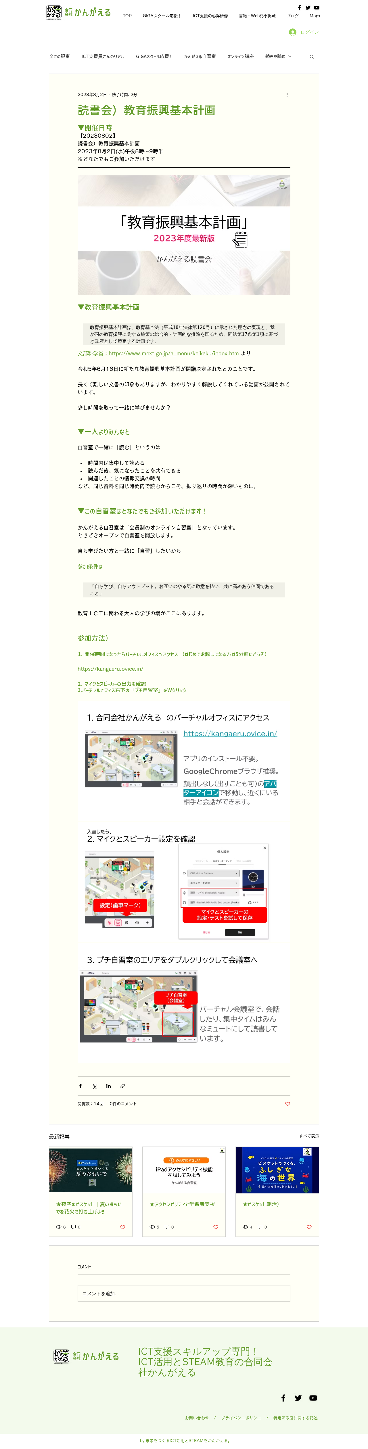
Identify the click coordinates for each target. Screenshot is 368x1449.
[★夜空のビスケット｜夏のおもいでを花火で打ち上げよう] (90, 1170)
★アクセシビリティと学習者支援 (182, 1204)
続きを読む (275, 56)
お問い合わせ (197, 1418)
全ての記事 (59, 56)
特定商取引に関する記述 (295, 1418)
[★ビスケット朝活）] (277, 1170)
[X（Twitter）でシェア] (94, 1086)
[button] (312, 56)
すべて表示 (309, 1136)
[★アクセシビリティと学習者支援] (184, 1170)
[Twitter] (308, 7)
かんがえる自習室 (200, 56)
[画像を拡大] (184, 761)
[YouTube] (316, 7)
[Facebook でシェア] (80, 1086)
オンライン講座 (240, 56)
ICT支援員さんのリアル (102, 56)
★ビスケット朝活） (262, 1204)
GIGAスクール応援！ (154, 56)
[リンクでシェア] (122, 1086)
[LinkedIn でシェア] (108, 1086)
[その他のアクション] (286, 94)
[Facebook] (299, 7)
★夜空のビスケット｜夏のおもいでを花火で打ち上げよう (89, 1208)
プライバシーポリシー (241, 1418)
